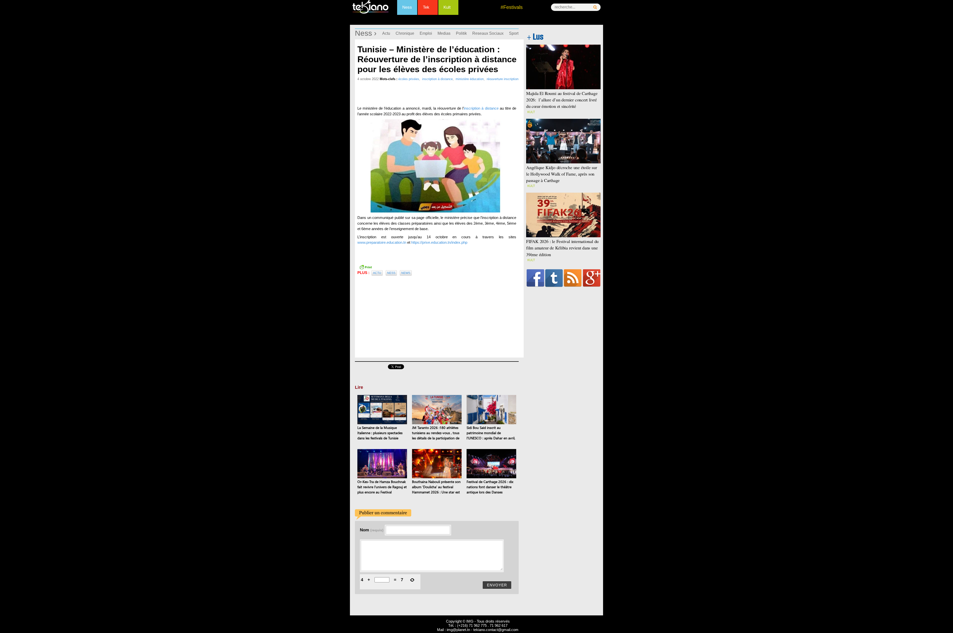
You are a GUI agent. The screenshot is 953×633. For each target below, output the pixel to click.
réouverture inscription (502, 79)
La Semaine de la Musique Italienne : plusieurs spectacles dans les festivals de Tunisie (380, 432)
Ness (407, 7)
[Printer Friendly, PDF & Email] (365, 267)
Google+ (592, 278)
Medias (444, 33)
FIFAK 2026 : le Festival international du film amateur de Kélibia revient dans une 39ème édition (562, 247)
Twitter (554, 278)
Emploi (426, 33)
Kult (447, 7)
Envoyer (497, 585)
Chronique (405, 33)
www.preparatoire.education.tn (381, 242)
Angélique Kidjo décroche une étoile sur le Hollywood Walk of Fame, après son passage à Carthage (561, 173)
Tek (426, 7)
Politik (461, 33)
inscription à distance (437, 79)
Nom (371, 530)
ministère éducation (470, 79)
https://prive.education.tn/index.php (439, 242)
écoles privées (408, 79)
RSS (572, 278)
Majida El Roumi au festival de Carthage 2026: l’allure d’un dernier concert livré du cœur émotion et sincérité (562, 99)
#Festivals (512, 7)
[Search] (595, 7)
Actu (386, 33)
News (405, 273)
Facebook (535, 278)
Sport (513, 33)
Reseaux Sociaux (488, 33)
